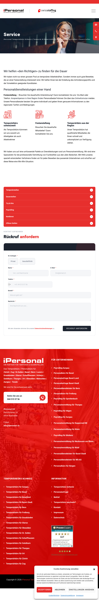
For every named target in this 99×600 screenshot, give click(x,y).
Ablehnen (60, 590)
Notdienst (10, 217)
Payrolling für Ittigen (63, 411)
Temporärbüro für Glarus (17, 523)
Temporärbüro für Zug (15, 564)
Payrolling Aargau (61, 368)
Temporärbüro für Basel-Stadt (19, 502)
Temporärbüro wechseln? (65, 502)
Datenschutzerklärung (68, 595)
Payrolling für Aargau (63, 417)
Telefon (11, 279)
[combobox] (9, 284)
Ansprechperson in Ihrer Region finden (27, 98)
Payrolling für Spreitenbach (66, 399)
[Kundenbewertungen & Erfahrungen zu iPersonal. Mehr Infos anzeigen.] (62, 536)
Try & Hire (10, 203)
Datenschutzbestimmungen (43, 328)
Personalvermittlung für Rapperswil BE (71, 423)
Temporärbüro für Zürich (17, 558)
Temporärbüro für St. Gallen (18, 533)
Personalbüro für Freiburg (65, 393)
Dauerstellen (11, 197)
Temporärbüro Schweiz (64, 487)
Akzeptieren (44, 590)
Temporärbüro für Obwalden (18, 528)
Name (10, 268)
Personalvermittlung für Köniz (67, 429)
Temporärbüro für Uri (15, 553)
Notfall (57, 497)
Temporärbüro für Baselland (18, 497)
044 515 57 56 (13, 399)
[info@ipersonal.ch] (96, 25)
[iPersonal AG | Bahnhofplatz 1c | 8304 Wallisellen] (96, 37)
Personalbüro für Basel (64, 373)
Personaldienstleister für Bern (67, 388)
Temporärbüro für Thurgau (17, 548)
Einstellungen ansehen (81, 590)
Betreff (11, 291)
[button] (94, 569)
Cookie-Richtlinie (54, 595)
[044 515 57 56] (96, 31)
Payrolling (10, 210)
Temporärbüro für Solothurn (18, 543)
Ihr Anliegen (13, 256)
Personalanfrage (61, 492)
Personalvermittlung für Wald (67, 447)
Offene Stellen (11, 223)
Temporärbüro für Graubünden (19, 517)
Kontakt (57, 507)
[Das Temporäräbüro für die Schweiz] (14, 11)
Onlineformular (81, 98)
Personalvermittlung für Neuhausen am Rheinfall (74, 441)
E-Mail (53, 268)
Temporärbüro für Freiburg (17, 512)
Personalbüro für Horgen (65, 466)
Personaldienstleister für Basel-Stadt (70, 453)
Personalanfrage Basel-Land (66, 378)
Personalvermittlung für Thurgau (68, 405)
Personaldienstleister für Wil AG (68, 460)
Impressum (80, 595)
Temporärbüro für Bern (16, 507)
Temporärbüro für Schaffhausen (20, 538)
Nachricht (12, 301)
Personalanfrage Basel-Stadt (66, 383)
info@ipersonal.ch (11, 425)
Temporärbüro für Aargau (17, 487)
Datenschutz (59, 517)
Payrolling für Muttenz (64, 435)
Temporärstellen (12, 190)
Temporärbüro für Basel (16, 492)
